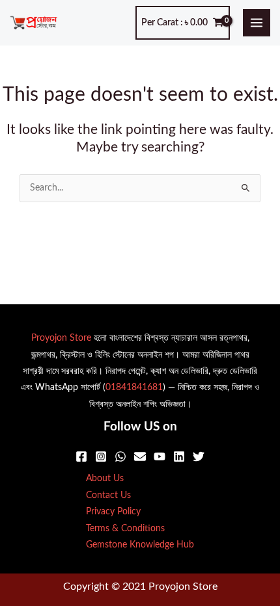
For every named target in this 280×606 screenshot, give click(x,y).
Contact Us (108, 495)
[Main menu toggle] (257, 23)
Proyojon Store (61, 338)
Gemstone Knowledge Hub (140, 544)
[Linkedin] (179, 456)
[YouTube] (159, 456)
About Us (105, 478)
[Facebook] (81, 456)
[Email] (140, 456)
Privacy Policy (113, 511)
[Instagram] (101, 456)
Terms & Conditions (125, 528)
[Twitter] (198, 456)
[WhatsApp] (120, 456)
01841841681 (134, 387)
